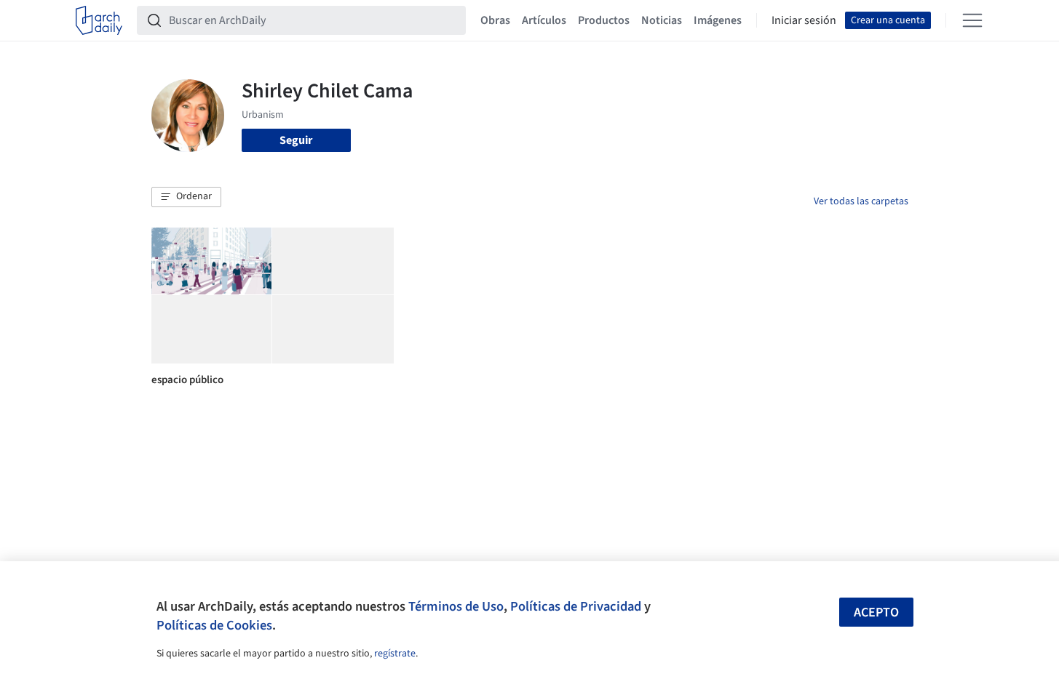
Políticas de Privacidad (575, 606)
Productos (604, 20)
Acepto (876, 612)
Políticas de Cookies (214, 625)
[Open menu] (972, 20)
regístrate (395, 653)
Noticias (661, 20)
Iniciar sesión (804, 20)
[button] (186, 197)
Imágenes (718, 20)
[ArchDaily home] (99, 20)
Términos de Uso (456, 606)
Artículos (544, 20)
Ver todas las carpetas (861, 201)
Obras (495, 20)
